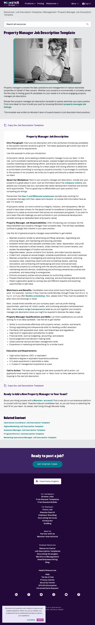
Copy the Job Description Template (26, 125)
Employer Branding (47, 515)
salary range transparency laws (34, 309)
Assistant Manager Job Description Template (24, 430)
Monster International (47, 537)
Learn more (31, 620)
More (73, 4)
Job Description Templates (29, 12)
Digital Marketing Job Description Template (23, 426)
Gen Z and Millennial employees (38, 196)
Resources (51, 4)
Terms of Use (47, 577)
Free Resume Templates (47, 499)
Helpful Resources (47, 570)
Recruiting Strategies (47, 554)
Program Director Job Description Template (24, 434)
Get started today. (47, 464)
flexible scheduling (35, 296)
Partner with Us (47, 534)
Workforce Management (47, 557)
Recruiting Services (47, 518)
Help (47, 574)
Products (29, 4)
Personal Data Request (47, 588)
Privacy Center (47, 580)
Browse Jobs (47, 497)
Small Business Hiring (47, 559)
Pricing (40, 4)
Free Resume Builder (47, 502)
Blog (47, 562)
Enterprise (47, 521)
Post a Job (47, 510)
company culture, (74, 183)
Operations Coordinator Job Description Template (27, 423)
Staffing (47, 523)
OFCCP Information (47, 585)
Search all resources (11, 19)
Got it (40, 620)
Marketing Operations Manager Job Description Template (30, 438)
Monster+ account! (43, 400)
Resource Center (47, 548)
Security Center (47, 583)
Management (49, 12)
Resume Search (47, 512)
